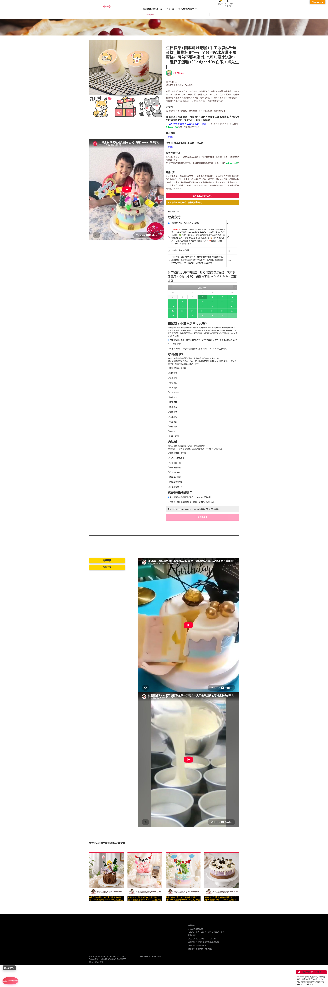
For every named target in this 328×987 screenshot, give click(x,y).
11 (212, 302)
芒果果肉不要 (175, 463)
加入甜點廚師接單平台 (188, 9)
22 (182, 311)
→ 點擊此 (170, 137)
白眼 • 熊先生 (178, 72)
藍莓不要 (173, 402)
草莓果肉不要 (175, 472)
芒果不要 (173, 378)
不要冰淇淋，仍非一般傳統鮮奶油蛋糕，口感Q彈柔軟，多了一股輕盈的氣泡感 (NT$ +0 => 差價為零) (202, 342)
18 (212, 306)
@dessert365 (172, 127)
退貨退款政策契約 (195, 929)
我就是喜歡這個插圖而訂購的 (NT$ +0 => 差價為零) (190, 497)
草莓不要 (173, 387)
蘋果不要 (173, 412)
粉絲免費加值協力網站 (197, 945)
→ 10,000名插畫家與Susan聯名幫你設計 (186, 124)
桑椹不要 (173, 407)
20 (232, 306)
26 (222, 311)
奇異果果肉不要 (176, 487)
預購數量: (172, 211)
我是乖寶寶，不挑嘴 (178, 368)
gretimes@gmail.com (150, 956)
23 (192, 311)
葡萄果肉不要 (175, 467)
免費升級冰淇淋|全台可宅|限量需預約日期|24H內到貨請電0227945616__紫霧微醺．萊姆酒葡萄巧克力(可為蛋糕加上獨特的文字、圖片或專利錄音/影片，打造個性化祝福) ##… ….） (220, 900)
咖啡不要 (173, 373)
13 (232, 302)
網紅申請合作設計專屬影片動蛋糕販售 (203, 942)
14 (173, 306)
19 (222, 306)
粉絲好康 (170, 9)
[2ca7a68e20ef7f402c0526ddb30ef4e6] (100, 106)
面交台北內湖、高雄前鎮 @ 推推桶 (185, 223)
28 (173, 315)
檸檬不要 (173, 397)
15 (182, 306)
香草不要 (173, 383)
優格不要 (173, 431)
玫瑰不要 (173, 417)
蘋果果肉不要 (175, 477)
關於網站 (192, 925)
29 (182, 315)
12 (222, 302)
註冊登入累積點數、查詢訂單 (200, 949)
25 (212, 311)
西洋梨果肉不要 (176, 482)
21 (173, 311)
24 (202, 311)
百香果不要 (174, 392)
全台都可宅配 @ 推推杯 (180, 250)
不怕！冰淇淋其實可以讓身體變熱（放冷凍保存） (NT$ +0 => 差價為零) (198, 348)
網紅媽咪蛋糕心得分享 (152, 9)
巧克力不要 (174, 436)
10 (202, 302)
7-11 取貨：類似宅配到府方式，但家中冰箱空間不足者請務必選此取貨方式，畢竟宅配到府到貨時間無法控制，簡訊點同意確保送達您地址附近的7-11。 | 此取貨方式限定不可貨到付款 (197, 260)
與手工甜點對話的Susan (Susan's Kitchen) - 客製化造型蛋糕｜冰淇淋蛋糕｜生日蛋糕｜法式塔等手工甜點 (109, 891)
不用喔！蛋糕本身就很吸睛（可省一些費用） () (192, 502)
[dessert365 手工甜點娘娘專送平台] (107, 6)
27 (232, 311)
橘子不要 (173, 422)
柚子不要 (173, 426)
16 (192, 306)
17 (202, 306)
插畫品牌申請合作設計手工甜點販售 (202, 938)
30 (192, 315)
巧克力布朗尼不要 (177, 458)
